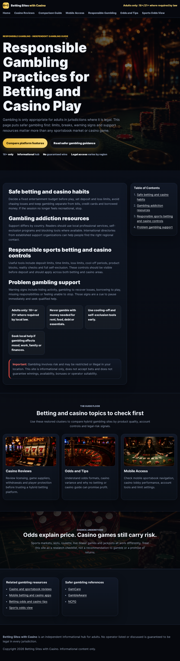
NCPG (72, 601)
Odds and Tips (129, 13)
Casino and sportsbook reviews (30, 589)
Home (6, 13)
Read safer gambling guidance (74, 143)
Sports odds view (21, 607)
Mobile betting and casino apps (30, 595)
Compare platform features (25, 143)
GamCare (74, 589)
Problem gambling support (155, 227)
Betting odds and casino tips (28, 601)
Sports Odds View (153, 13)
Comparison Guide (50, 13)
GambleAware (77, 595)
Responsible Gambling (102, 13)
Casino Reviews (24, 13)
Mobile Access (75, 13)
